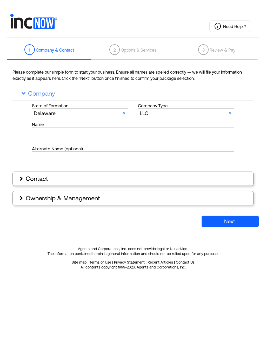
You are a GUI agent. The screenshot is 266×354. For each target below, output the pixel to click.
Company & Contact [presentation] (51, 50)
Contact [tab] (33, 178)
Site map (79, 262)
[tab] (49, 50)
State (50, 105)
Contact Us (185, 262)
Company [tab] (38, 93)
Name (38, 124)
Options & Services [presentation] (135, 50)
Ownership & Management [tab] (59, 198)
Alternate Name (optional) (57, 148)
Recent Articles (160, 262)
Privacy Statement (129, 262)
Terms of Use (100, 262)
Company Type (153, 105)
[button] (230, 26)
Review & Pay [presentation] (219, 50)
